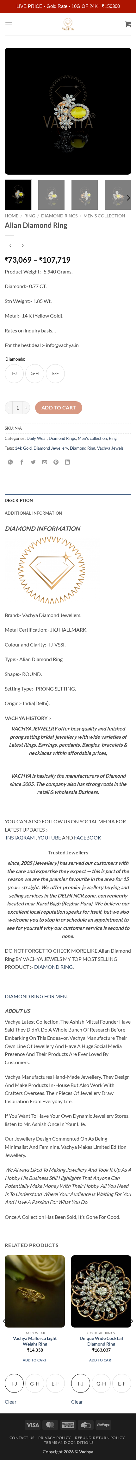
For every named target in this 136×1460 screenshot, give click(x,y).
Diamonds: (15, 359)
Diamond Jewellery (51, 448)
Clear (10, 1402)
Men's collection (104, 215)
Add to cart (58, 407)
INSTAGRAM (20, 837)
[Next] (121, 111)
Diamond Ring (82, 448)
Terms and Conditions (69, 1442)
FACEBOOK (87, 837)
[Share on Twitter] (33, 462)
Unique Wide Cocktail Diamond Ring (101, 1341)
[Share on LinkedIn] (67, 462)
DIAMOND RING (53, 967)
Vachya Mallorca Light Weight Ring (35, 1341)
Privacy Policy (54, 1437)
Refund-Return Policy (100, 1437)
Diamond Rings (59, 215)
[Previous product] (23, 246)
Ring (29, 215)
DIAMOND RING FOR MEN (36, 996)
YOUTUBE (49, 837)
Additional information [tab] (33, 513)
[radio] (14, 373)
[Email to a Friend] (45, 462)
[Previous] (15, 111)
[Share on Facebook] (22, 462)
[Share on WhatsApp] (10, 462)
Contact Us (21, 1437)
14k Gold (23, 448)
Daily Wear (37, 438)
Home (11, 215)
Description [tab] (19, 500)
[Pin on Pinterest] (56, 462)
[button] (8, 24)
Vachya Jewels (110, 448)
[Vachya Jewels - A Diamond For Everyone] (68, 24)
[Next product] (10, 246)
